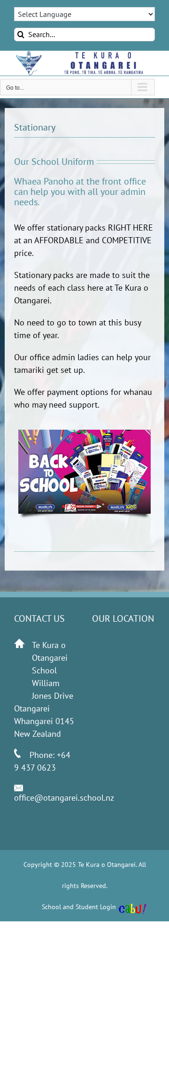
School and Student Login (79, 907)
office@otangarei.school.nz (64, 797)
